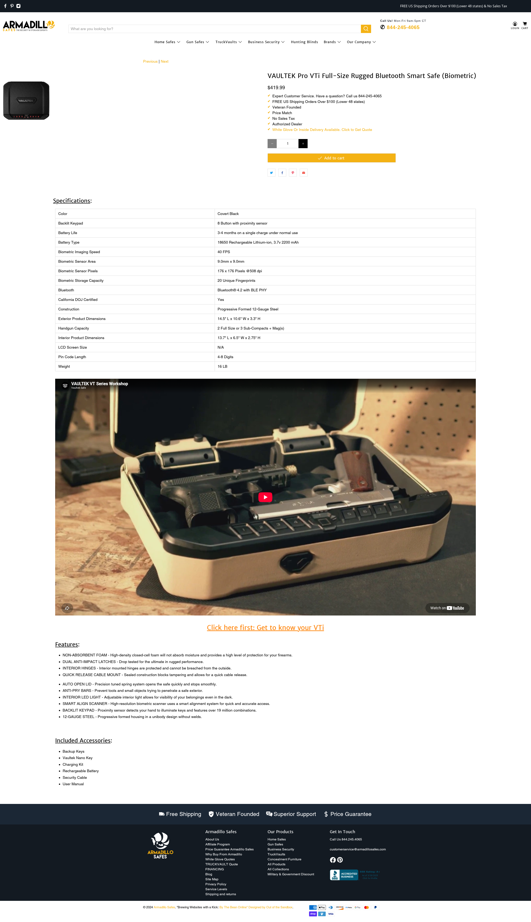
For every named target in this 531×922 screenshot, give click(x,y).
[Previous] (8, 72)
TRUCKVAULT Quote (221, 864)
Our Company (359, 42)
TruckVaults (226, 42)
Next (164, 61)
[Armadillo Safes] (29, 26)
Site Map (211, 879)
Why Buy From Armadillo (223, 854)
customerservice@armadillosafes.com (358, 849)
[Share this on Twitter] (271, 173)
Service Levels (216, 889)
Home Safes (165, 42)
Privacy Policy (215, 884)
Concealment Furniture (284, 859)
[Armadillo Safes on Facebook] (5, 6)
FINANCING (214, 869)
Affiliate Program (217, 844)
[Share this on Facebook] (282, 173)
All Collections (278, 869)
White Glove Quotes (220, 859)
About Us (212, 839)
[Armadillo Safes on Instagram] (18, 6)
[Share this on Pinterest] (293, 173)
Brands (330, 42)
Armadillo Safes (164, 907)
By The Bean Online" (233, 907)
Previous (150, 61)
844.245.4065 (352, 839)
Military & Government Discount (291, 874)
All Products (276, 864)
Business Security (264, 42)
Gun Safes (195, 42)
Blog (208, 874)
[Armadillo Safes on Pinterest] (12, 6)
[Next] (256, 72)
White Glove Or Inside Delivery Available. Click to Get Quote (322, 129)
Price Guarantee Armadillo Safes (229, 849)
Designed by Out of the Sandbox (270, 907)
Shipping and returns (220, 894)
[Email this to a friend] (304, 173)
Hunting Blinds (304, 42)
